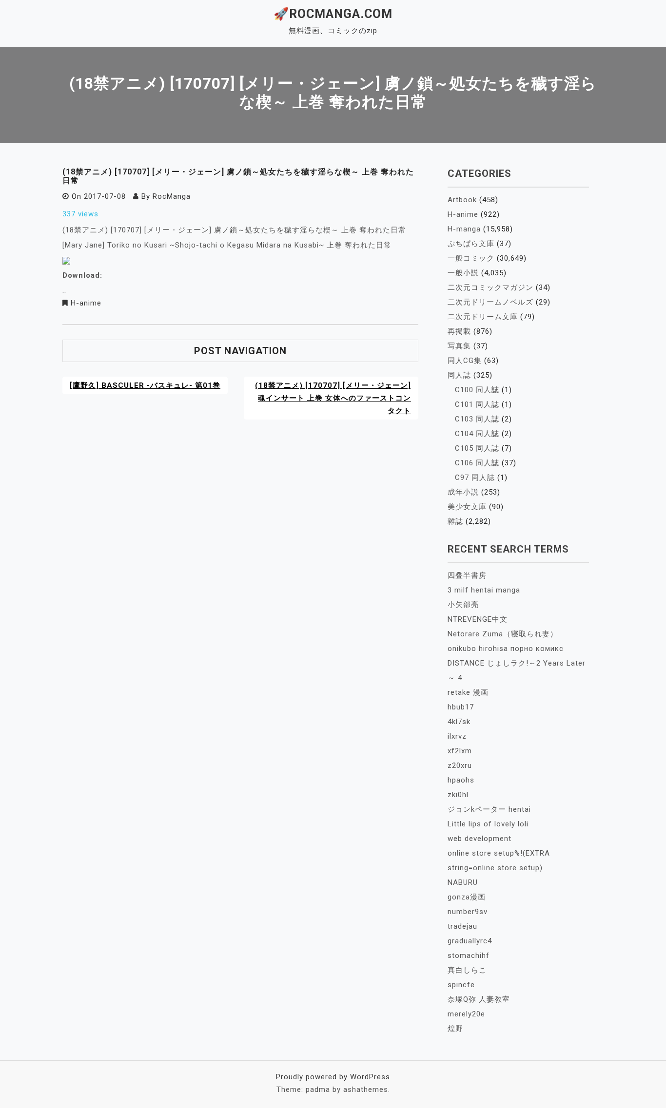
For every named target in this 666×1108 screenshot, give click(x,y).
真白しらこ (467, 970)
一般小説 (463, 272)
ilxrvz (457, 736)
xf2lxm (460, 750)
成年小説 (463, 492)
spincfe (461, 984)
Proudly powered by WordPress (333, 1076)
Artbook (462, 199)
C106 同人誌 (477, 462)
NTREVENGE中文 (478, 619)
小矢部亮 (463, 604)
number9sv (468, 911)
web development (479, 838)
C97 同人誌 (475, 477)
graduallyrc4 (470, 940)
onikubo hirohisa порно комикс (506, 648)
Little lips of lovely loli (488, 824)
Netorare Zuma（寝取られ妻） (503, 634)
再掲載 (459, 331)
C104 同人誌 (477, 433)
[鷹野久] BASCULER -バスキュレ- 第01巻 (145, 385)
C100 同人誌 (477, 389)
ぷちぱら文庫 (471, 243)
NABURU (463, 882)
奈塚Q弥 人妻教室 (479, 999)
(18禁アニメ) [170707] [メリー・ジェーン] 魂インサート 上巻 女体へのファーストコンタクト (333, 398)
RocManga (172, 196)
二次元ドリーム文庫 (483, 316)
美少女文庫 (467, 506)
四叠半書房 (467, 575)
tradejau (462, 926)
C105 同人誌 (477, 448)
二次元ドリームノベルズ (490, 302)
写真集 (459, 346)
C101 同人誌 (477, 404)
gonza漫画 (467, 897)
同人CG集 (465, 360)
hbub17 (461, 707)
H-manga (464, 229)
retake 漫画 (468, 692)
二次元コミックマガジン (490, 287)
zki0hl (458, 794)
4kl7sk (459, 721)
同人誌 (459, 375)
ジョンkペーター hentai (489, 809)
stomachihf (469, 955)
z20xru (460, 765)
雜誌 (455, 521)
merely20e (466, 1014)
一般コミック (471, 258)
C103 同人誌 (477, 419)
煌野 (455, 1028)
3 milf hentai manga (484, 590)
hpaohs (461, 780)
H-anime (86, 303)
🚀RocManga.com (333, 14)
